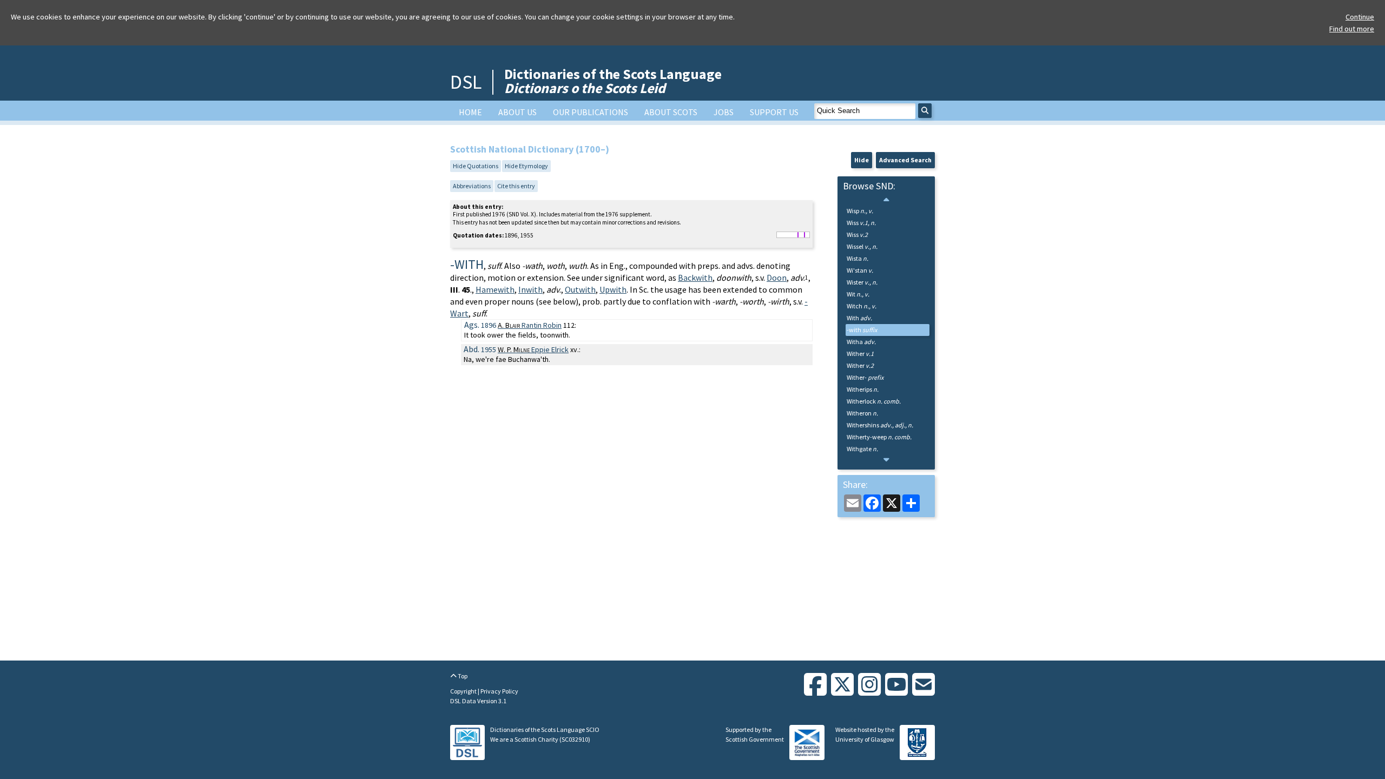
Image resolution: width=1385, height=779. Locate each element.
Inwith (530, 289)
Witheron (862, 413)
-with (862, 330)
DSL (466, 82)
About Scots (670, 112)
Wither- (865, 377)
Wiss (861, 223)
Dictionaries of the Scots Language (613, 81)
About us (517, 112)
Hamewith (495, 289)
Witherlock (874, 401)
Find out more (1351, 29)
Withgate (862, 449)
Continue (1360, 17)
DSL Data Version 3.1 (478, 701)
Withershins (880, 425)
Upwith (612, 289)
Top (462, 676)
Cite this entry (516, 186)
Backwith (695, 277)
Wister (862, 282)
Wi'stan (860, 270)
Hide (861, 160)
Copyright (464, 691)
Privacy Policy (499, 691)
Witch (861, 306)
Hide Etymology (526, 166)
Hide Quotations (475, 166)
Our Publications (590, 112)
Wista (857, 258)
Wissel (862, 246)
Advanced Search (905, 160)
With (859, 318)
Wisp (860, 211)
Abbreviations (472, 186)
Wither (860, 353)
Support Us (774, 112)
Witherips (863, 389)
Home (470, 112)
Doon (777, 277)
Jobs (724, 112)
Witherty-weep (879, 437)
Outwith (580, 289)
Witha (861, 342)
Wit (858, 294)
